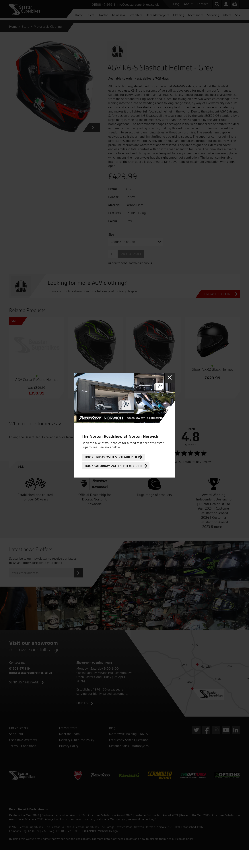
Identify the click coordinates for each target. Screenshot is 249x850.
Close (170, 378)
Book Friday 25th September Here (113, 457)
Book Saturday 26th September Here (115, 466)
